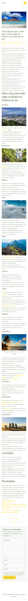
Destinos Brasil (18, 42)
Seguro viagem (6, 508)
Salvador (4, 166)
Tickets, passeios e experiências (11, 510)
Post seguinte (14, 522)
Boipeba (12, 402)
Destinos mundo (6, 43)
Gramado (4, 294)
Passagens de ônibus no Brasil (10, 512)
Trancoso (16, 377)
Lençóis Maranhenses (8, 306)
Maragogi (4, 402)
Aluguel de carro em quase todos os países (14, 506)
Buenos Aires (7, 408)
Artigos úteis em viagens (9, 501)
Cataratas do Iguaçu (9, 257)
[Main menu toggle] (24, 2)
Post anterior (14, 518)
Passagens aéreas (7, 503)
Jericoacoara (13, 379)
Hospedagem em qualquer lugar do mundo (14, 505)
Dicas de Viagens (15, 43)
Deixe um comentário (7, 42)
